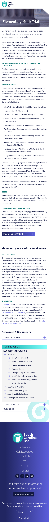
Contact (24, 470)
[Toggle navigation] (45, 4)
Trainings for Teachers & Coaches (21, 397)
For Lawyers (24, 447)
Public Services (11, 404)
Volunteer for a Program (17, 390)
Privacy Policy (24, 518)
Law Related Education (15, 351)
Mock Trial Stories (19, 383)
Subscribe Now (21, 494)
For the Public (24, 456)
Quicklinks (8, 409)
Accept (20, 512)
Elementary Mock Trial (21, 365)
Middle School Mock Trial (22, 361)
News (24, 460)
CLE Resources (24, 452)
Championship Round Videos (23, 372)
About (24, 466)
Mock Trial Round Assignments (24, 379)
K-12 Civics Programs (16, 387)
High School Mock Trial (21, 358)
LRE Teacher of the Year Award (13, 312)
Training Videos (18, 369)
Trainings (5, 304)
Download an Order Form (15, 234)
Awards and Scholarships (18, 394)
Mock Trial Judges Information (24, 376)
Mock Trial (12, 354)
